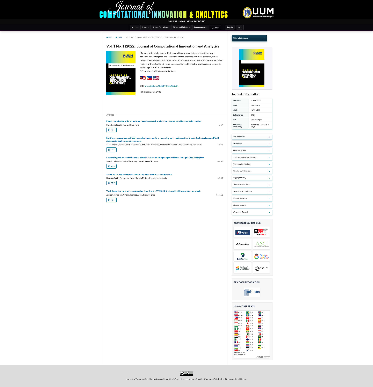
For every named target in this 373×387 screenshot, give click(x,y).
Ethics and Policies (180, 27)
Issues (144, 27)
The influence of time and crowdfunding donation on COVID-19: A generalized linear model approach (153, 191)
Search (216, 28)
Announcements (200, 27)
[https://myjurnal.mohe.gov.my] (261, 232)
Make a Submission (240, 38)
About (134, 27)
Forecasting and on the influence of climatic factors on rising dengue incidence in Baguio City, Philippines (155, 157)
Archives (118, 37)
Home (108, 37)
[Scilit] (261, 268)
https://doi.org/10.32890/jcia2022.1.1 (161, 86)
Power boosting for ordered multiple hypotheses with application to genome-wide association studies (153, 121)
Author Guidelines (160, 27)
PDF (112, 130)
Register (230, 27)
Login (239, 27)
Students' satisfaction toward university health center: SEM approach (139, 174)
